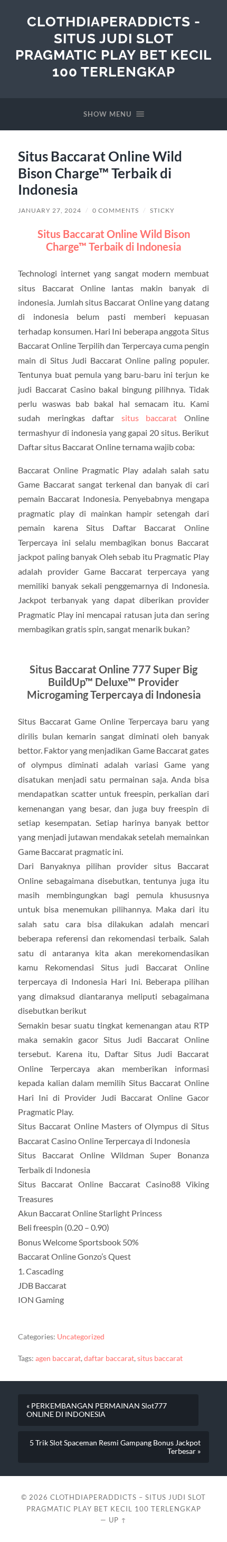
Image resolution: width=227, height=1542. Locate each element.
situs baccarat (149, 418)
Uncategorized (81, 1336)
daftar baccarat (109, 1358)
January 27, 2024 (49, 210)
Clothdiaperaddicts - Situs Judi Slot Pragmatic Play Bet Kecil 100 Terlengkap (113, 46)
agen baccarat (58, 1358)
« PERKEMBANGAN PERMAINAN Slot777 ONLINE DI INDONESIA (96, 1410)
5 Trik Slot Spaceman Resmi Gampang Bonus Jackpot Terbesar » (115, 1447)
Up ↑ (118, 1520)
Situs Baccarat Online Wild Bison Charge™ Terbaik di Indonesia (113, 240)
